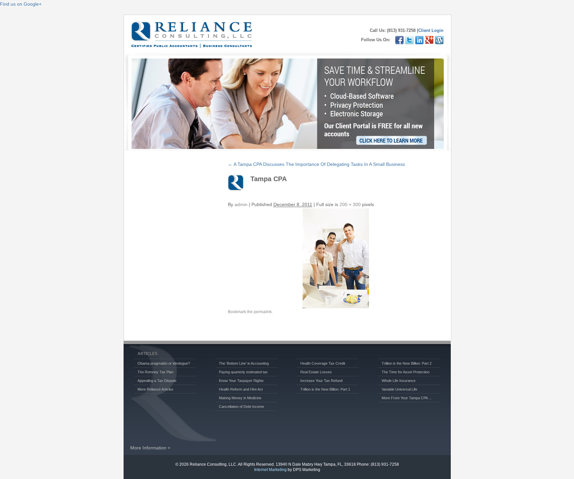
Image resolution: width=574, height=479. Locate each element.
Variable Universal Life (399, 389)
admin (241, 204)
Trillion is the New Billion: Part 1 (325, 389)
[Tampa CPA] (336, 258)
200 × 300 (350, 204)
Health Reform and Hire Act (241, 389)
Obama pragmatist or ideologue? (164, 363)
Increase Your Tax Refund (321, 381)
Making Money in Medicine (240, 398)
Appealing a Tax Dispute (157, 381)
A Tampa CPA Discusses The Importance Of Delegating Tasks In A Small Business (316, 164)
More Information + (150, 447)
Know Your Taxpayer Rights (241, 381)
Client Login (430, 30)
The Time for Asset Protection (406, 372)
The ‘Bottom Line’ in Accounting (244, 363)
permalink (263, 311)
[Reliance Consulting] (191, 44)
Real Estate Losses (316, 372)
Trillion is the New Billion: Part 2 (406, 363)
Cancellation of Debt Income (241, 407)
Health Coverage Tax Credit (322, 363)
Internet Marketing (270, 469)
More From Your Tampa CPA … (407, 398)
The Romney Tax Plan (155, 372)
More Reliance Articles (155, 389)
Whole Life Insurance (399, 381)
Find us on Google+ (21, 4)
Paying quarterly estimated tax (243, 372)
